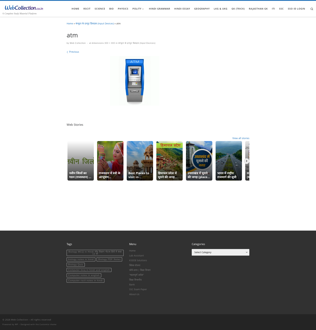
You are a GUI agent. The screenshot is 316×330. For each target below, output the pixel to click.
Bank (132, 284)
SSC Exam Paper (138, 289)
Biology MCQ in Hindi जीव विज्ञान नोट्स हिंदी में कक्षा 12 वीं (95, 253)
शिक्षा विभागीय (135, 279)
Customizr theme (48, 324)
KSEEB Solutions (138, 260)
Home (70, 23)
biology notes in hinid (81, 259)
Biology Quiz (75, 264)
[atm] (134, 81)
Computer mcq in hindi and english (89, 270)
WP (16, 324)
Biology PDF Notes (109, 259)
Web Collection (78, 43)
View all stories (240, 138)
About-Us (134, 294)
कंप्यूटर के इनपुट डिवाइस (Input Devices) (95, 23)
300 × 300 (109, 43)
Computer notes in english (84, 275)
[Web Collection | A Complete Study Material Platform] (23, 7)
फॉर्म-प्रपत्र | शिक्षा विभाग (140, 270)
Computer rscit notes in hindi (85, 280)
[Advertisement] (158, 208)
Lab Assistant (136, 255)
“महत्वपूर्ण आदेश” (136, 274)
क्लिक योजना (134, 265)
